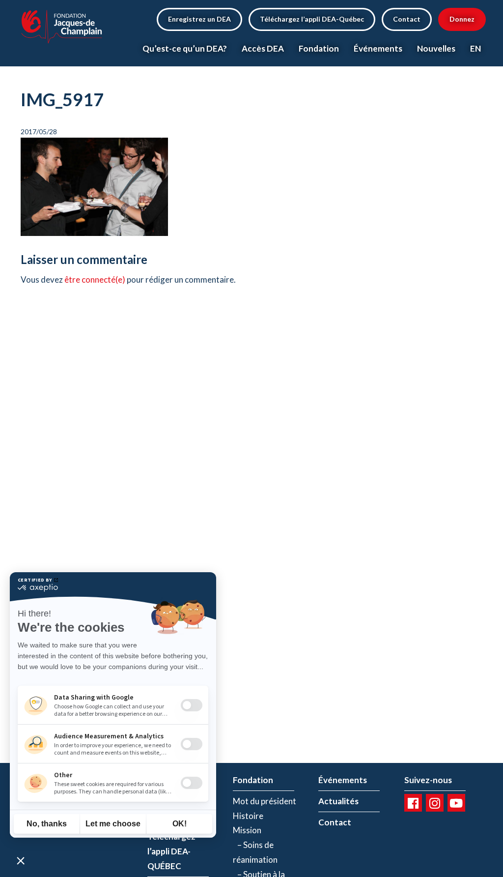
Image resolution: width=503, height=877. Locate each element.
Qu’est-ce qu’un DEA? (184, 48)
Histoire (248, 816)
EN (475, 48)
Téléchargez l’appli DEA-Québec (312, 19)
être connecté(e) (94, 279)
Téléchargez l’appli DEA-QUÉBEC (171, 851)
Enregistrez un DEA (199, 19)
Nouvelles (436, 48)
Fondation (319, 48)
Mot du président (264, 801)
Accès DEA (263, 48)
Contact (406, 19)
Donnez (462, 19)
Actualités (338, 801)
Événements (378, 48)
